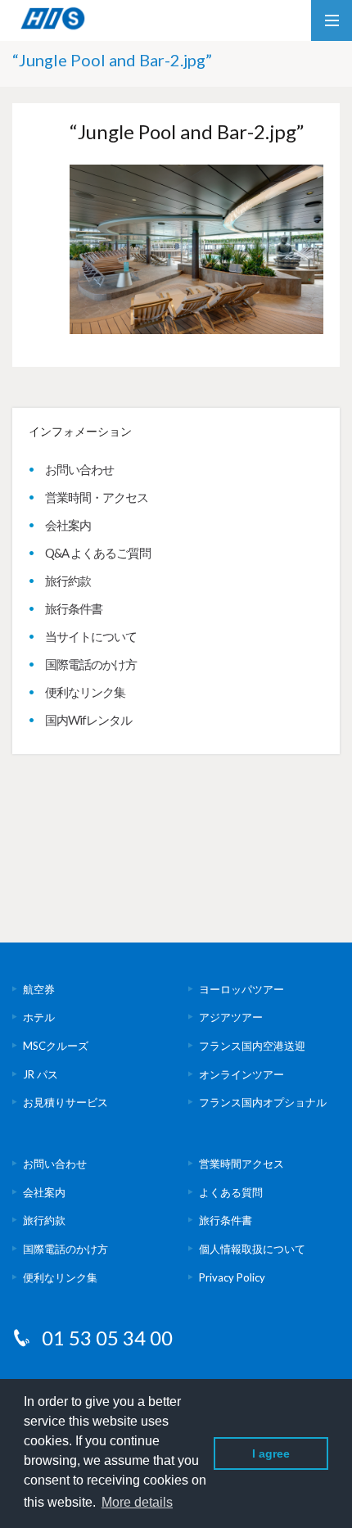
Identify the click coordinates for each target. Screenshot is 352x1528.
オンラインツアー (241, 1074)
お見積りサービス (65, 1102)
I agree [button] (271, 1453)
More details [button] (137, 1502)
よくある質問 (231, 1192)
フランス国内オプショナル (263, 1102)
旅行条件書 (73, 608)
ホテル (39, 1017)
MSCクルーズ (55, 1045)
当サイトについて (91, 636)
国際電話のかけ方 (91, 664)
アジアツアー (231, 1017)
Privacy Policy (232, 1277)
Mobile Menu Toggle (331, 20)
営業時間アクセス (241, 1163)
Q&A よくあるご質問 (98, 552)
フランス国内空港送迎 (252, 1045)
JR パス (40, 1074)
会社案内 (68, 525)
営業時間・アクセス (96, 497)
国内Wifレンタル (88, 719)
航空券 (39, 989)
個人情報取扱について (252, 1248)
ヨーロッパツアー (241, 989)
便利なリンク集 (85, 692)
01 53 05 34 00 (107, 1337)
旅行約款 (68, 580)
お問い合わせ (79, 469)
